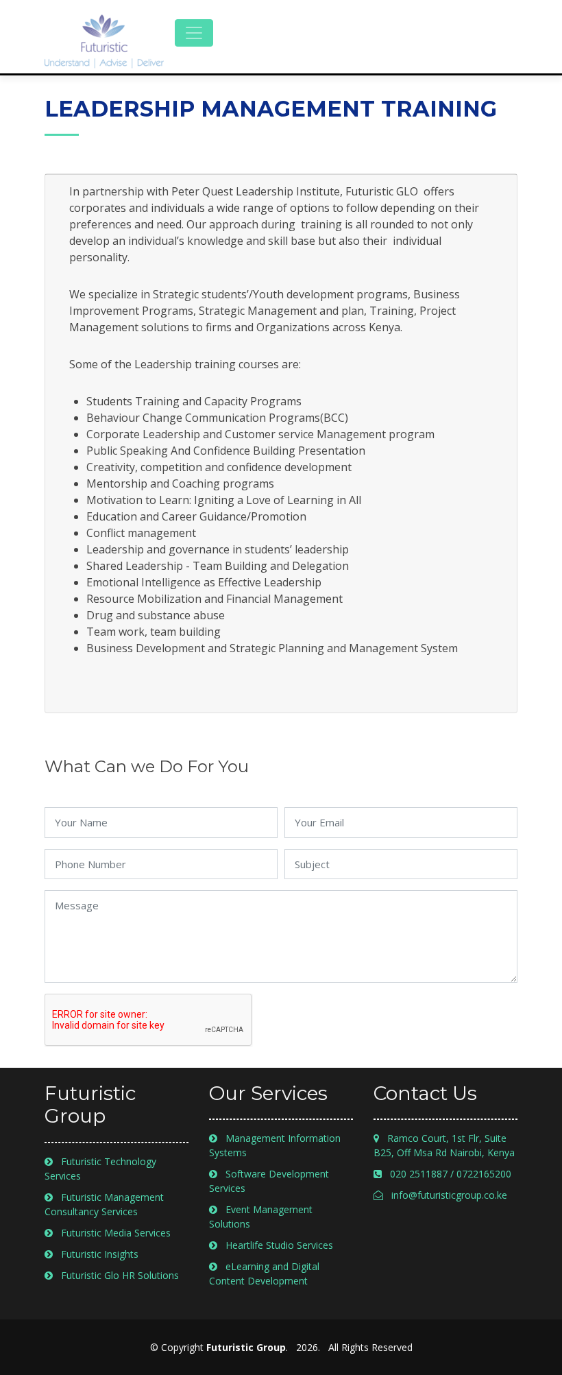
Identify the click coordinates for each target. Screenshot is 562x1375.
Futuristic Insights (95, 1253)
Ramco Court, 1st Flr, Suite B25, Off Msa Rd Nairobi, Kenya (444, 1145)
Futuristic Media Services (112, 1232)
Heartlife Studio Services (275, 1245)
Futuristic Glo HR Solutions (116, 1275)
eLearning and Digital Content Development (264, 1273)
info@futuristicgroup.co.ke (445, 1194)
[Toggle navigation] (194, 33)
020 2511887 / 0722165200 (446, 1173)
